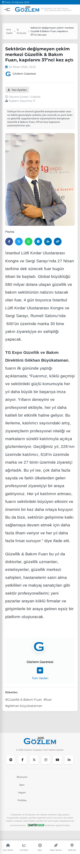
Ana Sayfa (9, 31)
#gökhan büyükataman (23, 706)
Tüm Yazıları (40, 678)
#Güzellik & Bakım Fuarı (23, 699)
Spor (22, 784)
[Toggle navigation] (6, 9)
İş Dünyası (21, 31)
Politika (22, 800)
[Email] (40, 670)
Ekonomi (22, 776)
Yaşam (22, 792)
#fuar (47, 699)
